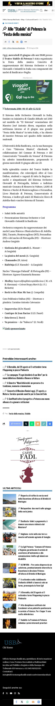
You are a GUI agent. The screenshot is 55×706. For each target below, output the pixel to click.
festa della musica (16, 413)
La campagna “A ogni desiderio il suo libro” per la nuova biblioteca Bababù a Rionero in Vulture (25, 376)
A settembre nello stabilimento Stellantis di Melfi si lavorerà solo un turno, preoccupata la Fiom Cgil (33, 582)
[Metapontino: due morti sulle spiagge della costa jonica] (9, 512)
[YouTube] (11, 693)
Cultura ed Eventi (12, 23)
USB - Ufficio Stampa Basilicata (14, 48)
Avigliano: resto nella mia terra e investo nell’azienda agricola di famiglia (34, 535)
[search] (41, 10)
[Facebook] (3, 693)
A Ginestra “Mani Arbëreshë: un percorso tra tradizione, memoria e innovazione (23, 384)
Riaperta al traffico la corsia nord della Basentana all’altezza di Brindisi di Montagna (34, 498)
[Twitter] (7, 693)
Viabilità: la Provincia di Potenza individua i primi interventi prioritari (32, 621)
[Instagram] (15, 693)
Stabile (27, 413)
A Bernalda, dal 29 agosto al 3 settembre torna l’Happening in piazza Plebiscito (24, 368)
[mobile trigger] (5, 10)
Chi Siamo (8, 647)
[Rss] (19, 693)
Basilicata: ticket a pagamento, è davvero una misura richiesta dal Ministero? (33, 524)
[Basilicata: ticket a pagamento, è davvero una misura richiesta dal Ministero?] (9, 525)
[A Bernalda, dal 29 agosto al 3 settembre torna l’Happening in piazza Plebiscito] (9, 596)
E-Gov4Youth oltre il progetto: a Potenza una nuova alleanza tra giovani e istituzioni (26, 400)
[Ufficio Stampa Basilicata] (23, 10)
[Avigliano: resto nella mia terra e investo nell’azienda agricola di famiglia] (9, 537)
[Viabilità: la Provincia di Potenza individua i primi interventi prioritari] (9, 623)
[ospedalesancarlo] (27, 15)
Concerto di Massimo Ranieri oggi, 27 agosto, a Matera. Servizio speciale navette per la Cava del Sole (25, 392)
